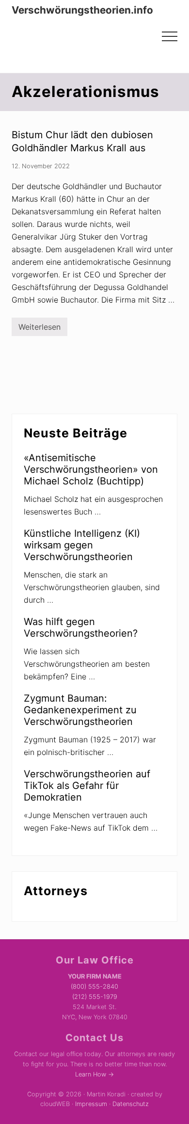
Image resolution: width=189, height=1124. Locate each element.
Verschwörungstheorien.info (82, 10)
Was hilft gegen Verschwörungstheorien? (81, 627)
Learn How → (94, 1074)
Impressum (91, 1104)
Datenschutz (130, 1104)
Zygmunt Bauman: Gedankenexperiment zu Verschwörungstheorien (80, 709)
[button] (169, 36)
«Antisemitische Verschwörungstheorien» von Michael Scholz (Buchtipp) (91, 469)
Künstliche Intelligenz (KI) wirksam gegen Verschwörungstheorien (82, 545)
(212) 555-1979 (94, 996)
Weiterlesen (39, 329)
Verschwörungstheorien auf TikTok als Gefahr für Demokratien (87, 785)
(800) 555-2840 (94, 986)
